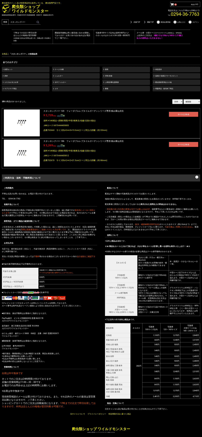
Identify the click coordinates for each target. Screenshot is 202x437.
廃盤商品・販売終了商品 (164, 89)
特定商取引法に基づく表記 (119, 414)
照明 (106, 69)
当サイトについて (77, 414)
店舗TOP (136, 22)
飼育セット (8, 69)
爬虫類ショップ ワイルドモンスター (101, 429)
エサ (56, 89)
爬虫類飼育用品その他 (163, 82)
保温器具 (158, 69)
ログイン (195, 22)
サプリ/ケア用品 (10, 89)
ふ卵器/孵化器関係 (112, 82)
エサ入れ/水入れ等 (11, 82)
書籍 (106, 89)
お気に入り (181, 22)
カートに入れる (183, 114)
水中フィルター (60, 82)
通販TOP (150, 22)
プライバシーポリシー (96, 414)
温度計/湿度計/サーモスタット (166, 76)
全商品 (4, 54)
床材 (6, 76)
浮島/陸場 (108, 76)
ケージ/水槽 (59, 69)
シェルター (59, 76)
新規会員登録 (165, 22)
